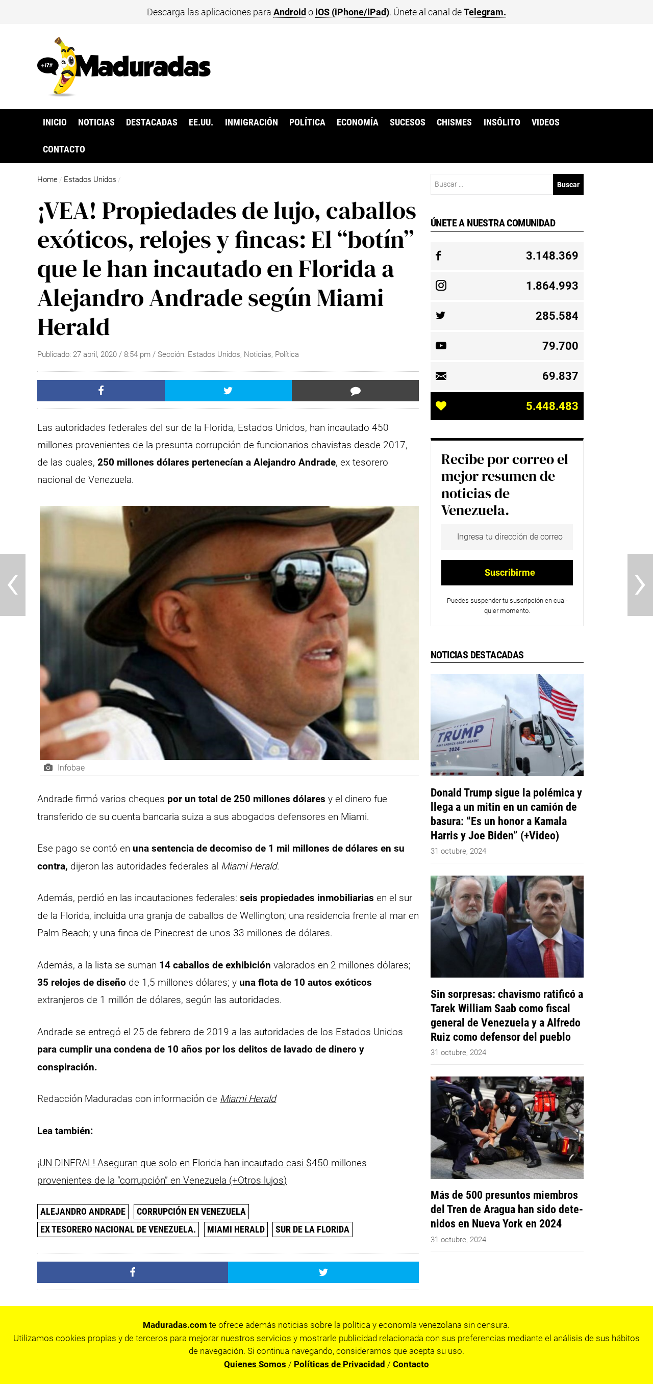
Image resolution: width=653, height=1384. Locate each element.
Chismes (454, 122)
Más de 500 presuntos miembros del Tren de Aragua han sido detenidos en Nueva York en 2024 (507, 1209)
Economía (358, 122)
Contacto (64, 149)
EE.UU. (201, 122)
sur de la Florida (312, 1229)
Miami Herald (236, 1229)
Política (307, 122)
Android (289, 12)
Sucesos (407, 122)
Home (47, 179)
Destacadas (152, 122)
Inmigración (251, 122)
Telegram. (485, 12)
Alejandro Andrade (82, 1211)
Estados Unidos (90, 179)
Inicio (55, 122)
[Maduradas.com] (124, 93)
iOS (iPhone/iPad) (352, 12)
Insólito (502, 122)
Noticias (96, 122)
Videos (546, 122)
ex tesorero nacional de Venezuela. (118, 1229)
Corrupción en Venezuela (191, 1211)
